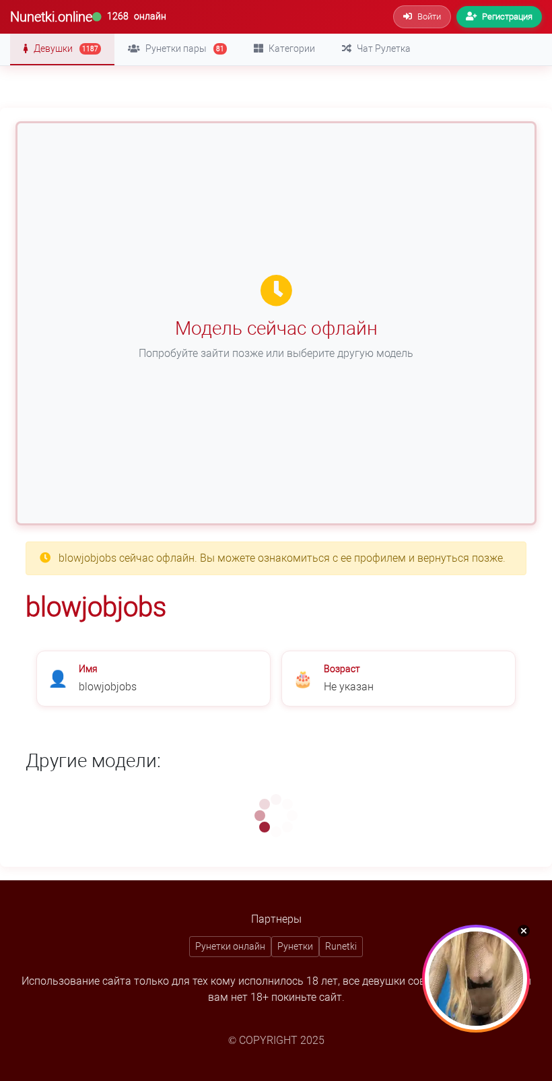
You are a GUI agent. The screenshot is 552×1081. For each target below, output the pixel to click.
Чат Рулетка (384, 48)
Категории (292, 48)
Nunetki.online (51, 17)
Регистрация (507, 16)
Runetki (341, 946)
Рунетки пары (184, 48)
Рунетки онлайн (230, 946)
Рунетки (295, 946)
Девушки (66, 48)
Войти (429, 16)
